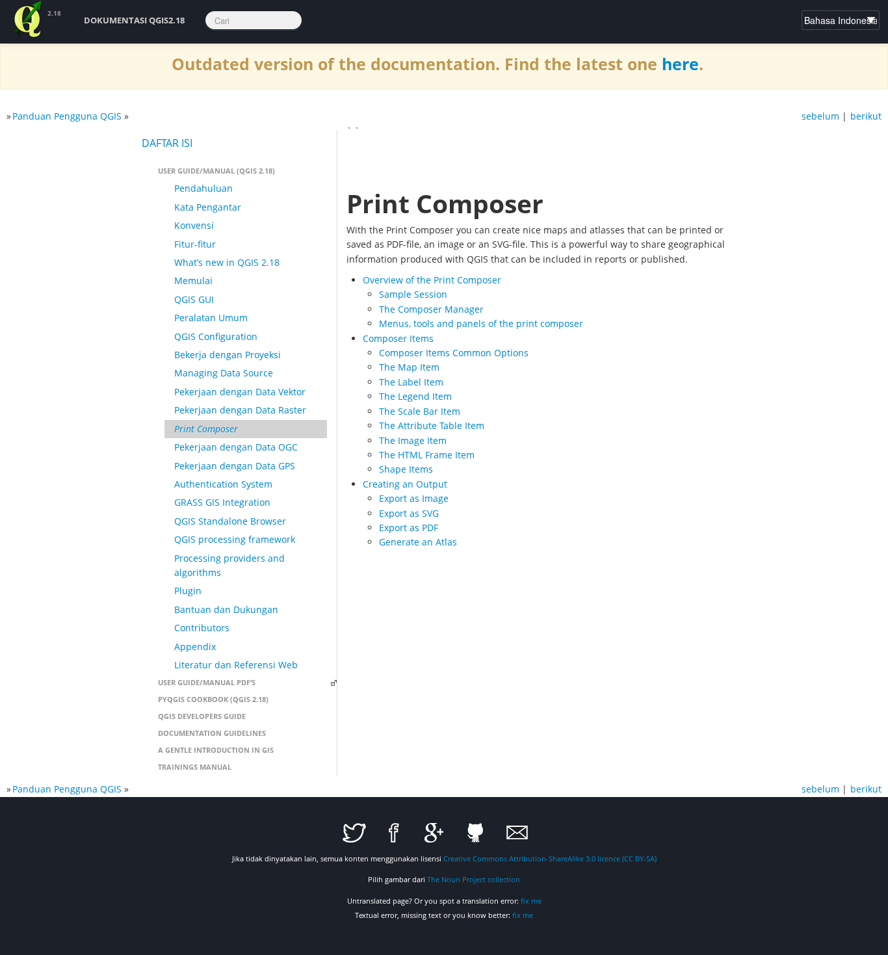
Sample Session (413, 294)
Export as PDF (408, 527)
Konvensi (194, 225)
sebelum (820, 116)
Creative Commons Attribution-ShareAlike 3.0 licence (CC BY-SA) (550, 858)
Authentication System (223, 484)
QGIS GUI (194, 299)
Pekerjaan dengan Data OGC (236, 447)
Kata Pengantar (207, 207)
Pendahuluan (203, 188)
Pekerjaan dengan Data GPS (234, 466)
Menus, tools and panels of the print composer (481, 323)
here (680, 64)
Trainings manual (194, 767)
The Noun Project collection (473, 879)
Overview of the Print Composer (432, 280)
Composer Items (398, 338)
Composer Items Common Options (454, 353)
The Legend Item (415, 396)
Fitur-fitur (195, 244)
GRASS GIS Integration (222, 502)
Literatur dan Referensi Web (236, 665)
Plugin (188, 590)
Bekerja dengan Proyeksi (227, 354)
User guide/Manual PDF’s (206, 682)
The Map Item (409, 367)
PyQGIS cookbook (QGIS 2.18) (213, 699)
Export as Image (414, 498)
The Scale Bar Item (419, 411)
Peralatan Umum (211, 317)
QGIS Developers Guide (202, 716)
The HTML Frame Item (427, 455)
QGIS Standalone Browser (230, 521)
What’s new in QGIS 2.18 (227, 262)
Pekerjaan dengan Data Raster (240, 410)
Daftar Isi (167, 143)
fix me (531, 901)
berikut (865, 116)
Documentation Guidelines (212, 733)
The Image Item (413, 440)
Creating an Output (405, 484)
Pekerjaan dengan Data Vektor (240, 392)
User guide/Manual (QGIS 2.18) (216, 171)
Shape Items (406, 469)
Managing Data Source (223, 373)
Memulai (193, 280)
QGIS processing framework (234, 539)
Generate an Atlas (418, 542)
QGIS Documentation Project (27, 19)
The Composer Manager (431, 309)
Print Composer (206, 429)
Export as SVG (409, 513)
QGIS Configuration (215, 336)
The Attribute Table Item (431, 425)
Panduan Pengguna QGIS (67, 116)
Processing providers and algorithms (229, 565)
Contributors (201, 627)
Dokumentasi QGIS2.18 (134, 20)
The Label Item (411, 382)
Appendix (195, 646)
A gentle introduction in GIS (216, 750)
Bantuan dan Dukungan (226, 609)
